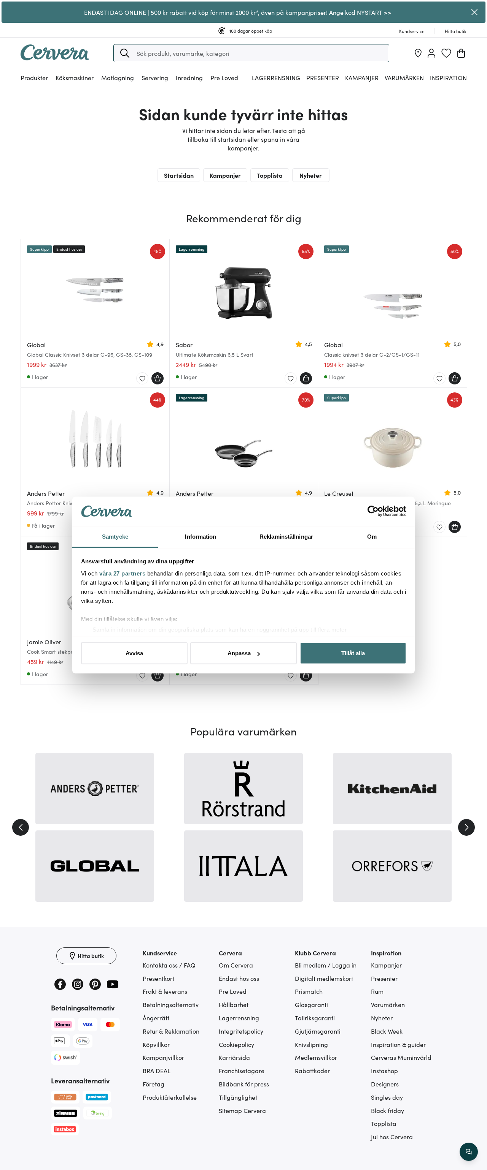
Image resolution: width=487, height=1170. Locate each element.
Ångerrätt (156, 1017)
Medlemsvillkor (316, 1057)
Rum (377, 991)
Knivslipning (311, 1044)
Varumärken (404, 77)
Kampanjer (362, 77)
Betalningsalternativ (171, 1004)
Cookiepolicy (236, 1044)
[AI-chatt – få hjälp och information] (469, 1152)
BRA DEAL (156, 1070)
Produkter (34, 77)
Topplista (270, 175)
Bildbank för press (244, 1084)
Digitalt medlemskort (324, 978)
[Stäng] (474, 12)
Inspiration (448, 77)
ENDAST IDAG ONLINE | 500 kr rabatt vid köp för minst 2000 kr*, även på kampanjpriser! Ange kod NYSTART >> (237, 12)
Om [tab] (372, 536)
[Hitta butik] (418, 53)
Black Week (387, 1031)
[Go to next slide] (466, 827)
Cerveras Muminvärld (401, 1057)
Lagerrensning (276, 77)
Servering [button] (155, 77)
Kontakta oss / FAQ (169, 965)
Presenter (384, 978)
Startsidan (179, 175)
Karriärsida (234, 1057)
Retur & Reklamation (171, 1031)
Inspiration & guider (398, 1044)
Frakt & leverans (165, 991)
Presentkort (158, 978)
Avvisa (134, 653)
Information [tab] (200, 536)
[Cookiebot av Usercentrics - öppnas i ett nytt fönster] (373, 511)
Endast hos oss (239, 978)
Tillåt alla (353, 653)
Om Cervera (236, 965)
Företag (153, 1084)
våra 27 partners (122, 573)
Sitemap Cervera (242, 1110)
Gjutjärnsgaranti (318, 1031)
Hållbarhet (233, 1004)
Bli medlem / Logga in (325, 965)
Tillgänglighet (238, 1097)
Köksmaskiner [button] (75, 77)
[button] (125, 53)
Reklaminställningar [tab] (286, 536)
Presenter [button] (322, 77)
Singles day (387, 1097)
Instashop (384, 1070)
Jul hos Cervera (392, 1136)
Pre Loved (224, 77)
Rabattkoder (312, 1070)
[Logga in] (431, 53)
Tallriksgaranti (315, 1017)
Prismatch (309, 991)
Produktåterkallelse (170, 1097)
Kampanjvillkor (163, 1057)
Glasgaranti (311, 1004)
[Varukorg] (461, 53)
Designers (385, 1084)
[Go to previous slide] (20, 827)
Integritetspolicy (241, 1031)
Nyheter (310, 175)
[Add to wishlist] (142, 378)
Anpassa (239, 653)
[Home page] (55, 58)
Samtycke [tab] (115, 536)
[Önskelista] (446, 53)
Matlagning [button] (117, 77)
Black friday (387, 1110)
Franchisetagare (241, 1070)
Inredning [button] (189, 77)
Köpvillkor (156, 1044)
